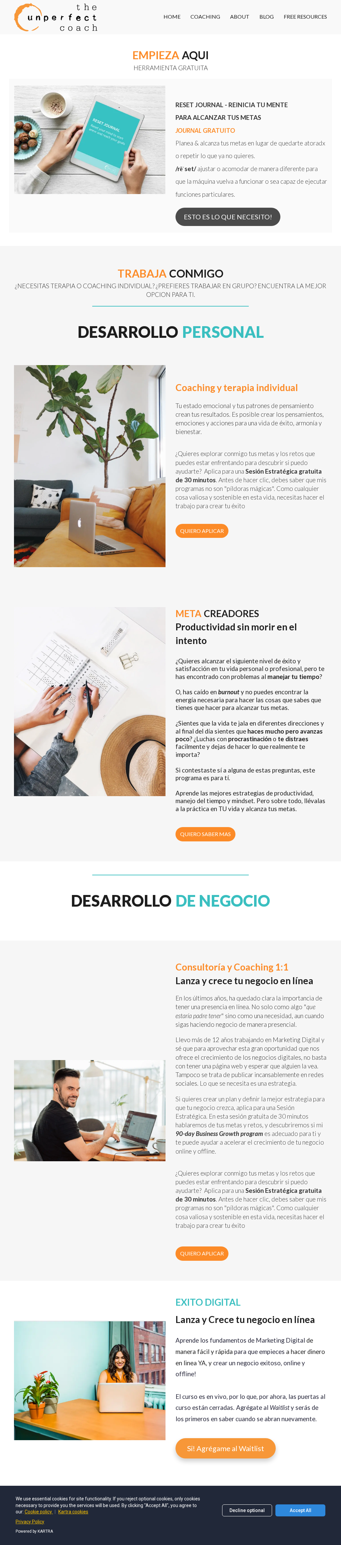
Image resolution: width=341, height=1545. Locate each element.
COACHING (205, 16)
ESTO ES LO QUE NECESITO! (228, 217)
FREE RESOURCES (305, 16)
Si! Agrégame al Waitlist (225, 1448)
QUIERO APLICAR (202, 531)
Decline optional (247, 1510)
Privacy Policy (30, 1521)
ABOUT (239, 16)
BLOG (266, 16)
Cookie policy (39, 1511)
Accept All (300, 1510)
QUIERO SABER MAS (205, 834)
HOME (172, 16)
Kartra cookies (73, 1511)
